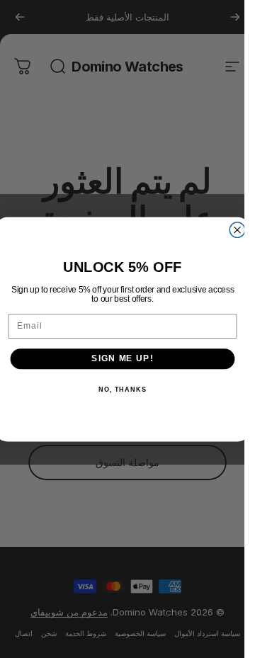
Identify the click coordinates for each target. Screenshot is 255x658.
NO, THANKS (122, 388)
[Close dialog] (237, 229)
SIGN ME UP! (122, 358)
